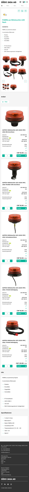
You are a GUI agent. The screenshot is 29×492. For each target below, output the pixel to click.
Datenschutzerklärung (6, 474)
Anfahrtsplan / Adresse (6, 457)
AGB (2, 473)
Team (2, 460)
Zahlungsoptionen (5, 469)
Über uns (3, 461)
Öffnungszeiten (4, 456)
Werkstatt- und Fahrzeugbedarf (8, 5)
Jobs (2, 463)
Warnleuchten (22, 5)
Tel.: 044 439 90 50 (5, 448)
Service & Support (5, 467)
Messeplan (3, 458)
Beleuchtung (15, 5)
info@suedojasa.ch (5, 452)
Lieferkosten (4, 470)
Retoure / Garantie (5, 472)
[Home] (2, 5)
